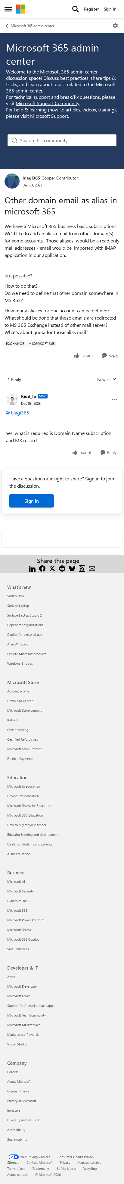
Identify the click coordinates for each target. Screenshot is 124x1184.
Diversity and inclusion (23, 1120)
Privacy (65, 1162)
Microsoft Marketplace (23, 1025)
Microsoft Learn (18, 996)
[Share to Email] (92, 568)
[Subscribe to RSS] (82, 568)
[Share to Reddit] (62, 568)
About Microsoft (19, 1081)
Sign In (110, 9)
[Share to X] (52, 568)
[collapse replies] (62, 392)
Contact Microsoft (39, 1162)
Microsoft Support (49, 116)
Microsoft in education (23, 786)
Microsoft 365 (17, 910)
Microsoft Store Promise (24, 749)
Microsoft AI (16, 881)
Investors (13, 1110)
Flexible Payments (20, 758)
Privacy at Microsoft (21, 1100)
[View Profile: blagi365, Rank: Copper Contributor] (12, 181)
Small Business (18, 949)
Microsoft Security (20, 891)
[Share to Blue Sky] (72, 568)
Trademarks (41, 1168)
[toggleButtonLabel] (115, 25)
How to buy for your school (26, 825)
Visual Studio (16, 1044)
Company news (18, 1091)
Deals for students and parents (29, 844)
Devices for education (23, 796)
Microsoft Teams (19, 929)
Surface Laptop (18, 605)
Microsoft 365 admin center (32, 25)
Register (91, 9)
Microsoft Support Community (47, 103)
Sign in (31, 501)
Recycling (90, 1168)
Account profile (18, 691)
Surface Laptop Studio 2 (24, 615)
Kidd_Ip (28, 396)
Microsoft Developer (22, 986)
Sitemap (13, 1162)
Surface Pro (15, 596)
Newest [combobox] (106, 379)
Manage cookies (89, 1162)
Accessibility (16, 1129)
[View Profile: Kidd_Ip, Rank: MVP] (12, 399)
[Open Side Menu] (8, 9)
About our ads (17, 1174)
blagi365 (31, 178)
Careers (13, 1072)
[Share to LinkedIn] (32, 568)
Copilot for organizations (25, 625)
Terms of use (16, 1168)
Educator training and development (33, 834)
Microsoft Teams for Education (29, 805)
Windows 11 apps (20, 663)
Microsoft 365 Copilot (23, 939)
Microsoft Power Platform (25, 920)
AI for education (18, 853)
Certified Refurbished (22, 739)
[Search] (75, 9)
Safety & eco (66, 1168)
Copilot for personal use (24, 634)
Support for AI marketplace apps (30, 1005)
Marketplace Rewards (23, 1034)
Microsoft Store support (24, 710)
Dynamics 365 (17, 900)
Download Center (20, 700)
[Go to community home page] (20, 9)
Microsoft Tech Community (26, 1015)
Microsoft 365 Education (25, 815)
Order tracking (17, 729)
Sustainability (17, 1139)
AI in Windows (17, 644)
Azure (11, 976)
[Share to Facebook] (42, 568)
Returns (13, 720)
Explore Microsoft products (26, 653)
